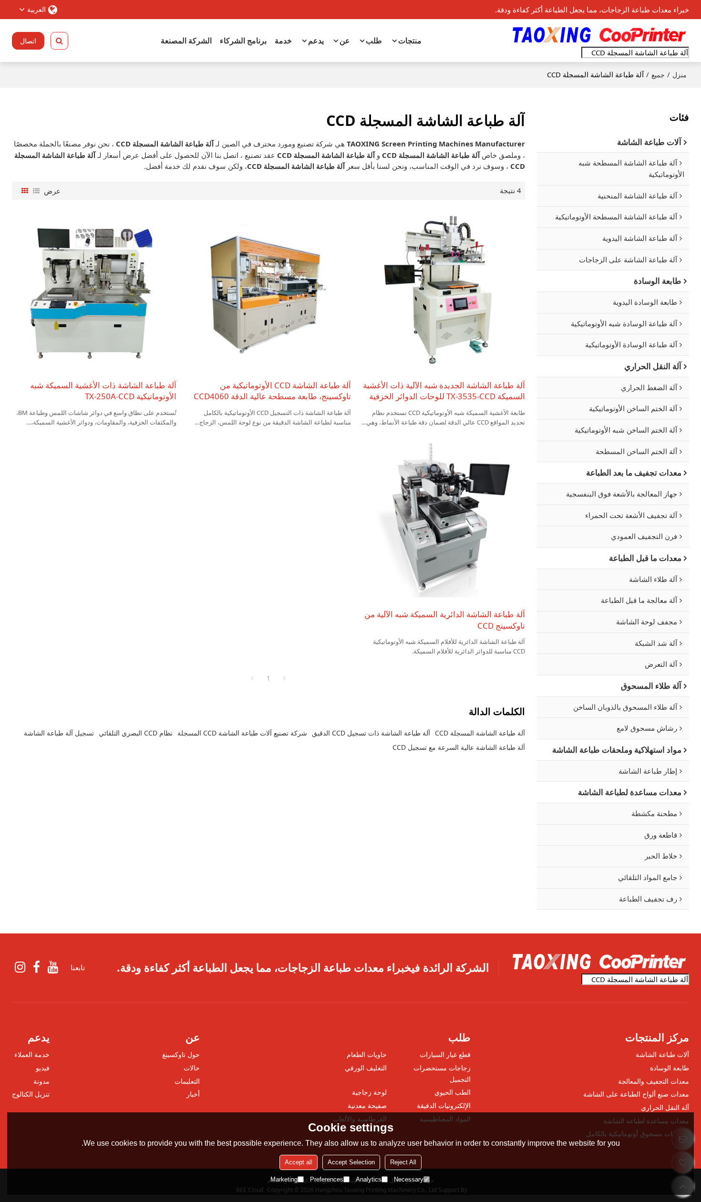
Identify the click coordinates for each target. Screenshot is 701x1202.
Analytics (368, 1179)
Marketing (284, 1179)
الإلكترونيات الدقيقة (444, 1105)
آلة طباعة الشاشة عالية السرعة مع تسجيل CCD (458, 747)
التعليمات (187, 1081)
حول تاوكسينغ (181, 1054)
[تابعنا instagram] (20, 967)
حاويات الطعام (367, 1054)
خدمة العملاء (32, 1054)
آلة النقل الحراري (665, 1107)
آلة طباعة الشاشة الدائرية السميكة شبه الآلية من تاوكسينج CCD (444, 620)
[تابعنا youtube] (53, 967)
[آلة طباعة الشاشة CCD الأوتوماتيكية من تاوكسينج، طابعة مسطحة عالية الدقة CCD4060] (268, 289)
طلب (374, 40)
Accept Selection (351, 1162)
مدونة (41, 1081)
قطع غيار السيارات (445, 1054)
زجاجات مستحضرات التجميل (441, 1073)
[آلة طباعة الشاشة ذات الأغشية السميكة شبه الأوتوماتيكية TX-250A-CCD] (94, 289)
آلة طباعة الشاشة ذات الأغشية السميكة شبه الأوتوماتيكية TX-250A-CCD (103, 391)
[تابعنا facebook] (36, 967)
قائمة (36, 191)
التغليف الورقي (366, 1067)
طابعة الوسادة (669, 1067)
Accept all (298, 1162)
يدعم (316, 40)
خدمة (283, 40)
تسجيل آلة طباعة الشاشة (59, 732)
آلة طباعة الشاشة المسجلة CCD (480, 732)
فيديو (43, 1067)
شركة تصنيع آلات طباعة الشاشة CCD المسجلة (242, 732)
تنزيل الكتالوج (31, 1093)
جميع (658, 74)
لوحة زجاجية (369, 1092)
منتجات (410, 40)
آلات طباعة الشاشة (662, 1054)
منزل (679, 74)
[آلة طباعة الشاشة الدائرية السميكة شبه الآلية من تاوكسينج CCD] (443, 519)
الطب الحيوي (452, 1092)
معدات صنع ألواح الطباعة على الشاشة (636, 1093)
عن (345, 40)
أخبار (193, 1093)
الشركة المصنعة (186, 40)
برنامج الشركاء (243, 40)
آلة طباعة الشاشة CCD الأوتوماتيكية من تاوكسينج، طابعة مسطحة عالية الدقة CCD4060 (272, 391)
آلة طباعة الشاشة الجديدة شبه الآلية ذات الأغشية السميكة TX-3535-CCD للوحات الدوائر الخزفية (444, 391)
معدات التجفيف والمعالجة (653, 1081)
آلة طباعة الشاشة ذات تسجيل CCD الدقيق (371, 732)
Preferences (326, 1179)
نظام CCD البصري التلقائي (136, 732)
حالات (192, 1067)
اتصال (28, 40)
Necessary (408, 1179)
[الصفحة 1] (252, 678)
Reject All (403, 1162)
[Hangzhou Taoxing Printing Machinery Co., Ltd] (598, 35)
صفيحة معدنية (367, 1105)
